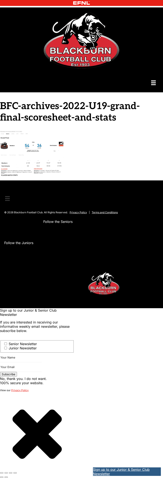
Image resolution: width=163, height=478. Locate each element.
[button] (46, 230)
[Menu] (153, 82)
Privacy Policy (78, 212)
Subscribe (8, 374)
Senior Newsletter (23, 344)
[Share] (10, 473)
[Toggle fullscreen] (6, 473)
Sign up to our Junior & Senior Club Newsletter (121, 471)
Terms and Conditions (105, 212)
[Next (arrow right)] (6, 477)
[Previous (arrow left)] (1, 477)
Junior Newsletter (23, 348)
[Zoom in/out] (1, 473)
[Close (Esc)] (15, 473)
